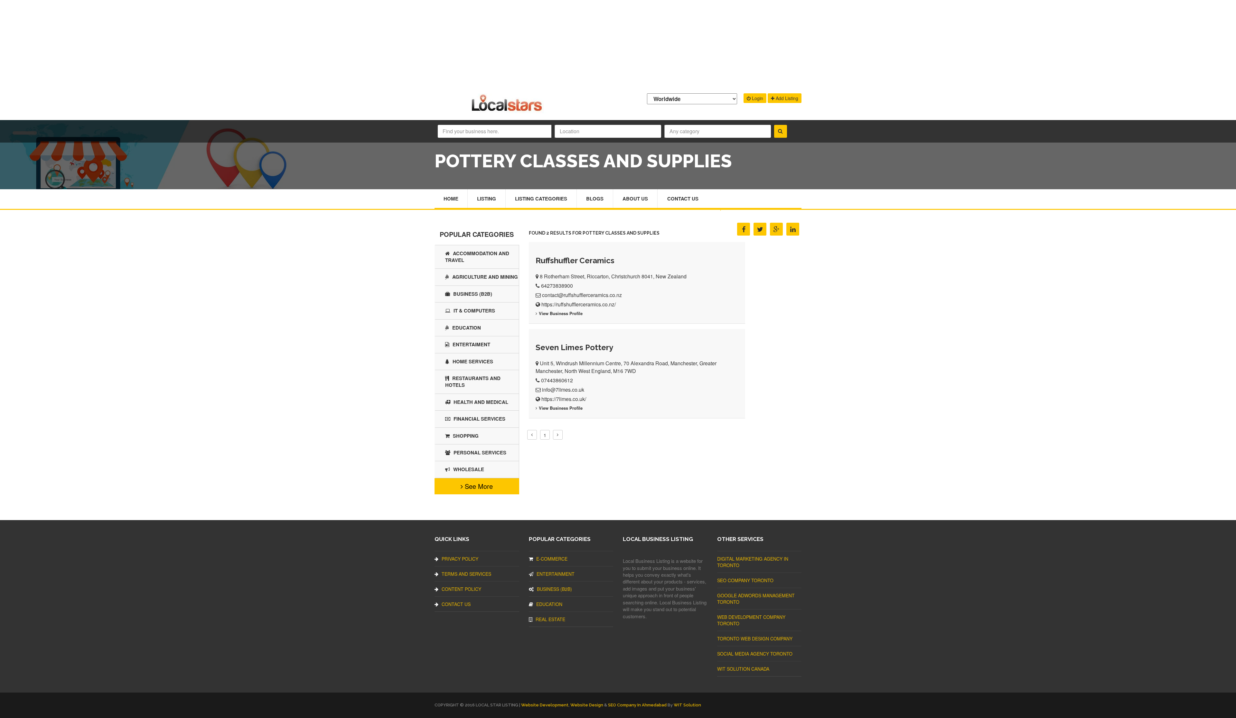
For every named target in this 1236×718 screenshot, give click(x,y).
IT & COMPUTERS (474, 310)
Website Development (544, 705)
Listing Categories (541, 198)
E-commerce (551, 558)
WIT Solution (687, 705)
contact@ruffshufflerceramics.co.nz (582, 295)
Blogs (595, 198)
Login (757, 98)
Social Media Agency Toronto (754, 653)
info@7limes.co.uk (563, 389)
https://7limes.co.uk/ (563, 399)
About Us (635, 198)
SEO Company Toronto (745, 580)
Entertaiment (471, 344)
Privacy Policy (460, 558)
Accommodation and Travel (477, 257)
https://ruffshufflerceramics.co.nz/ (578, 304)
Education (466, 327)
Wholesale (468, 469)
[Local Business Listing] (508, 110)
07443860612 (557, 380)
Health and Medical (481, 402)
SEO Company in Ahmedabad (637, 705)
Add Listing (786, 98)
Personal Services (480, 452)
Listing (486, 198)
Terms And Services (466, 574)
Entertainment (556, 574)
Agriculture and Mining (485, 276)
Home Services (473, 361)
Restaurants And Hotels (473, 381)
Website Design (586, 705)
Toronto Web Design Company (754, 638)
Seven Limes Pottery (574, 347)
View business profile (561, 313)
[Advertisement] (618, 45)
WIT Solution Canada (743, 669)
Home (451, 198)
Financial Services (479, 418)
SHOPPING (466, 435)
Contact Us (682, 198)
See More (478, 486)
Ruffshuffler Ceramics (575, 260)
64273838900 (557, 285)
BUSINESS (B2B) (472, 293)
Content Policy (461, 589)
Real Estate (550, 619)
